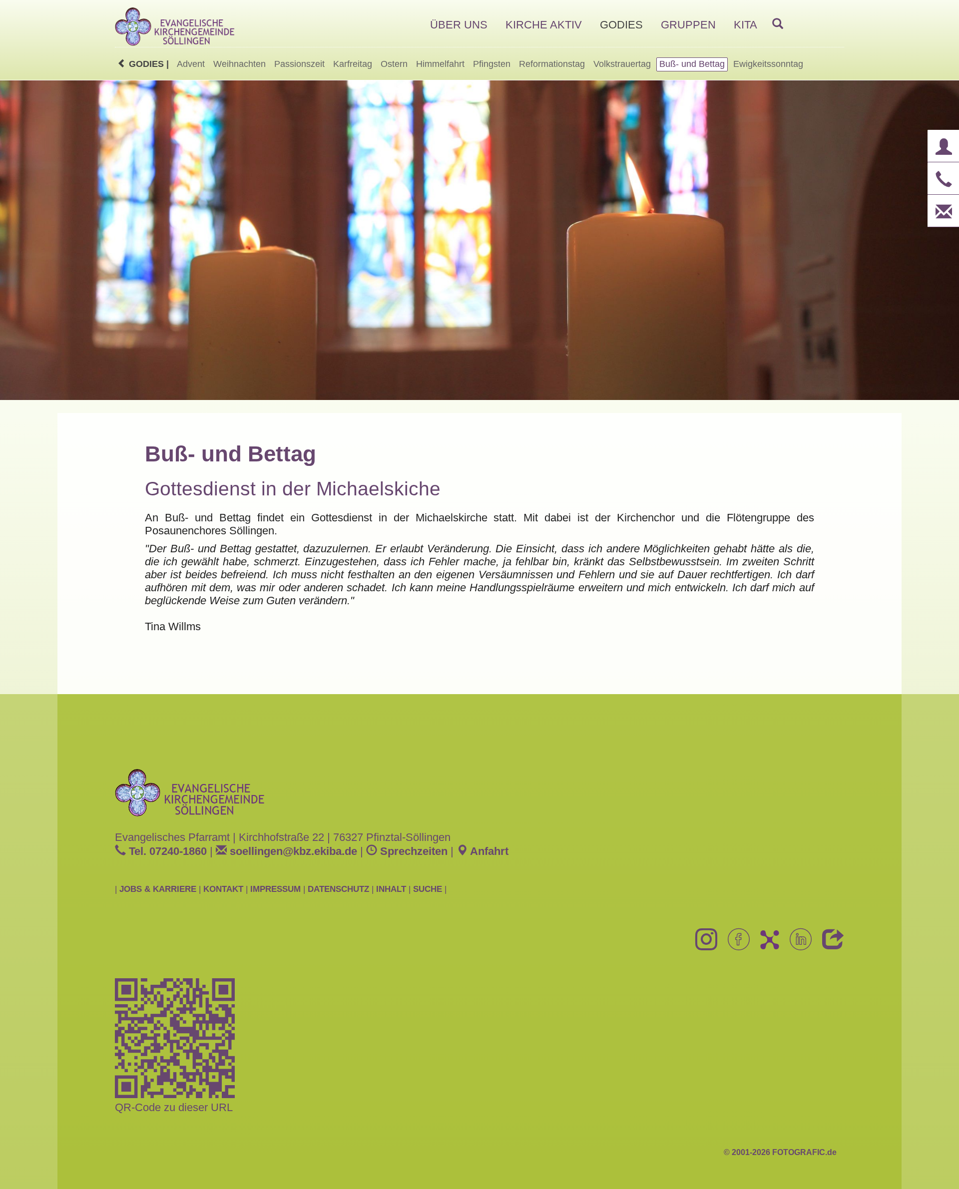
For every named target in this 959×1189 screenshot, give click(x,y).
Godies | (147, 64)
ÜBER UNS (458, 24)
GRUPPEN (688, 24)
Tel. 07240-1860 (166, 851)
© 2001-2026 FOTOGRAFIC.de (780, 1152)
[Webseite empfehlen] (829, 945)
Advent (191, 64)
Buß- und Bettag (692, 64)
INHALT (391, 888)
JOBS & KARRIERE (157, 888)
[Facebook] (735, 945)
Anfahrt (488, 851)
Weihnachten (239, 64)
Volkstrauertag (622, 64)
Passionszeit (299, 64)
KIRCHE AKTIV (543, 24)
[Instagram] (702, 945)
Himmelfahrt (440, 64)
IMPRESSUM (275, 888)
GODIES (621, 24)
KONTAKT (223, 888)
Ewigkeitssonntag (768, 64)
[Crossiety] (766, 945)
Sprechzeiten (412, 851)
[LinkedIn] (797, 945)
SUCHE (427, 888)
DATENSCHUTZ (338, 888)
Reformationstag (552, 64)
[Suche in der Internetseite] (777, 24)
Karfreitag (352, 64)
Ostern (394, 64)
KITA (745, 24)
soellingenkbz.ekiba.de (292, 851)
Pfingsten (491, 64)
